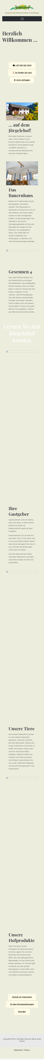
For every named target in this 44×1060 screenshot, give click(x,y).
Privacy (27, 1050)
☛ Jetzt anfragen (22, 80)
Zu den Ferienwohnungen (22, 1004)
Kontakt (22, 1011)
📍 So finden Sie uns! (22, 72)
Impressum (18, 1050)
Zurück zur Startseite (22, 997)
